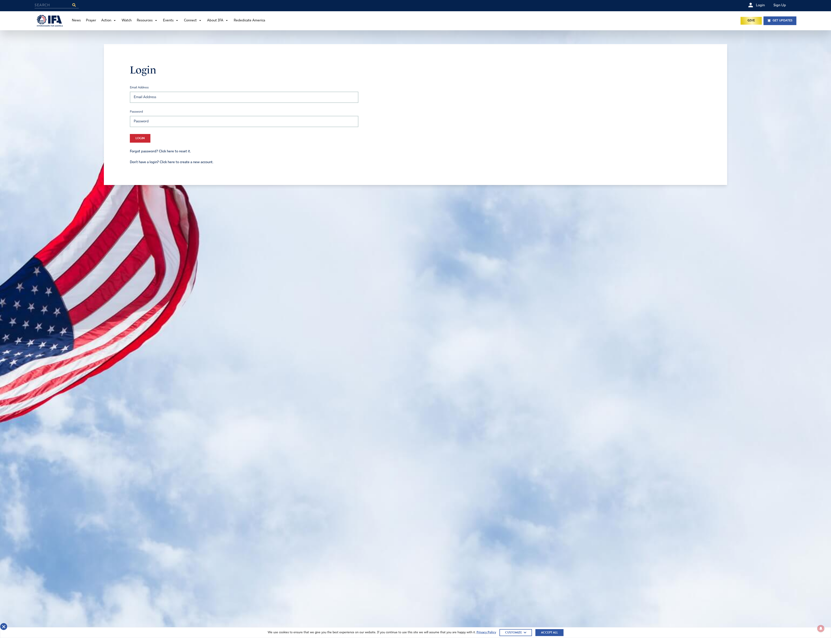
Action (106, 20)
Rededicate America (249, 20)
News (76, 20)
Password (136, 111)
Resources (145, 20)
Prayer (91, 20)
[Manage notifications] (820, 628)
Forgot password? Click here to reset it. (160, 151)
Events (168, 20)
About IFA (215, 20)
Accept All (549, 632)
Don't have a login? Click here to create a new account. (171, 162)
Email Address (139, 87)
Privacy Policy (486, 632)
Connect (190, 20)
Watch (127, 20)
